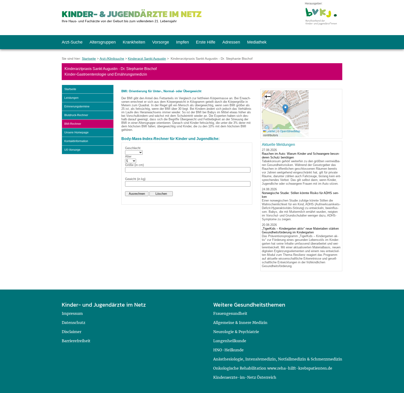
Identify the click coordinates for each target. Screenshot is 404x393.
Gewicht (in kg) (135, 179)
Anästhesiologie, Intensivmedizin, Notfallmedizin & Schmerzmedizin (277, 359)
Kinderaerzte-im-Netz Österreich (244, 377)
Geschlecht (133, 148)
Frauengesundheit (230, 313)
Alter (128, 156)
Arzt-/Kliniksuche (112, 58)
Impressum (72, 313)
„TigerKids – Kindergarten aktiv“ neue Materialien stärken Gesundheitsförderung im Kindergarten (300, 230)
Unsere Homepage (76, 132)
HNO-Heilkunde (228, 350)
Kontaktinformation (76, 141)
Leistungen (71, 97)
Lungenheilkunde (229, 340)
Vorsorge (160, 42)
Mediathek (257, 42)
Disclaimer (71, 331)
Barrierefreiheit (76, 340)
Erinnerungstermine (77, 106)
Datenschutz (73, 322)
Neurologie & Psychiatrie (236, 331)
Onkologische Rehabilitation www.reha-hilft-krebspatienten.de (272, 368)
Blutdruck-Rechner (76, 115)
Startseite (89, 58)
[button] (285, 109)
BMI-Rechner (72, 123)
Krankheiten (134, 42)
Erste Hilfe (205, 42)
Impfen (182, 42)
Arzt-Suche (72, 42)
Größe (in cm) (134, 165)
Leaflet (270, 131)
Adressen (231, 42)
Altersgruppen (103, 42)
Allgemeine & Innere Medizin (240, 322)
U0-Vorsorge (72, 149)
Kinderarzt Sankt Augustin (147, 58)
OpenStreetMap (290, 131)
